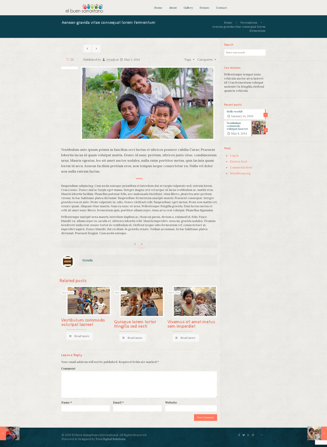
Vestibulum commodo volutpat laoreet (83, 322)
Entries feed (238, 161)
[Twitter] (244, 435)
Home (228, 22)
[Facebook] (239, 435)
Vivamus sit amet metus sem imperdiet (191, 324)
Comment (68, 368)
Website (171, 402)
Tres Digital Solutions (110, 439)
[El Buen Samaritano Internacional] (84, 7)
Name (66, 402)
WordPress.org (240, 173)
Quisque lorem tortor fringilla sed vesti (135, 324)
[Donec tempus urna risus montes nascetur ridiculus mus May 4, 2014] (10, 433)
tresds (110, 59)
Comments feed (241, 167)
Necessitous (248, 22)
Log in (234, 155)
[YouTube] (248, 435)
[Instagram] (253, 435)
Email (118, 402)
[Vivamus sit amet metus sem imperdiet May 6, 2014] (317, 433)
